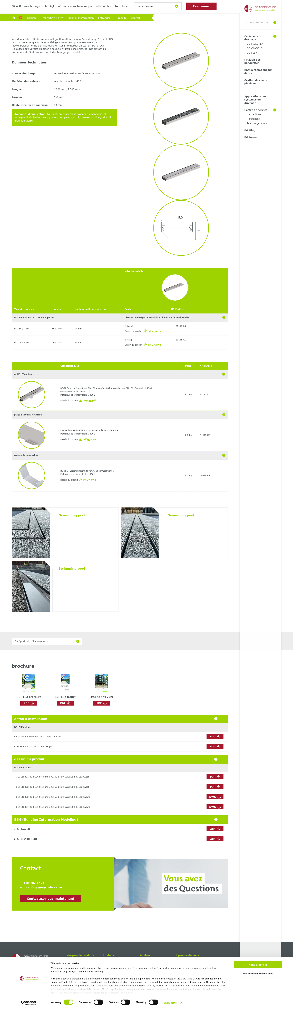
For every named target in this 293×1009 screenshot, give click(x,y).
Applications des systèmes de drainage (255, 99)
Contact (135, 17)
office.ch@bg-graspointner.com (41, 887)
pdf (149, 331)
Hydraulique (254, 114)
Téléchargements (257, 123)
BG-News (250, 137)
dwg (158, 331)
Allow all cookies (258, 965)
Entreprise (104, 17)
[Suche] (274, 22)
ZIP (213, 828)
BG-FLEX (252, 52)
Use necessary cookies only (257, 973)
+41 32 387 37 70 (32, 883)
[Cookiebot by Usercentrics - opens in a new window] (29, 1003)
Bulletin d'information (80, 17)
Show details (171, 1002)
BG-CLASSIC (254, 48)
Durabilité (120, 17)
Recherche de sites (52, 17)
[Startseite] (13, 17)
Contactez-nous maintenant (50, 898)
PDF (27, 703)
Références (253, 118)
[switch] (98, 1002)
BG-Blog (249, 130)
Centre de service (255, 109)
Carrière (31, 17)
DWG (213, 796)
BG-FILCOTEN (255, 43)
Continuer (201, 6)
